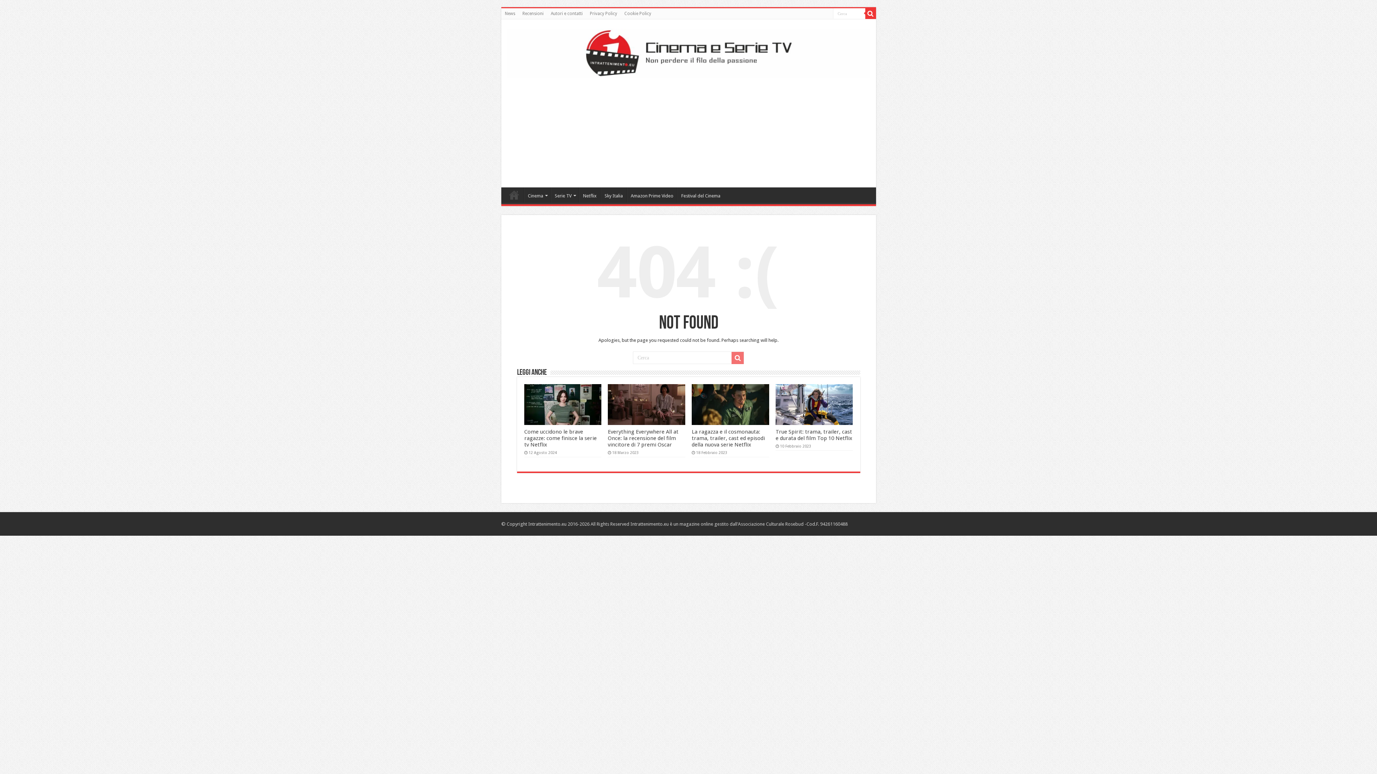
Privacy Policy (603, 13)
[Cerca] (870, 13)
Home (514, 194)
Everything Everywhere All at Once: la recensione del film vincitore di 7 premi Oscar (643, 438)
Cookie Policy (637, 13)
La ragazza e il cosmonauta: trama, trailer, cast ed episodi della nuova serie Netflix (728, 438)
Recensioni (533, 13)
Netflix (590, 196)
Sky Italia (614, 196)
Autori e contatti (567, 13)
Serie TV (563, 196)
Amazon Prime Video (652, 196)
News (510, 13)
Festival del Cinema (700, 196)
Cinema (535, 196)
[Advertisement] (688, 130)
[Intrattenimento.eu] (689, 52)
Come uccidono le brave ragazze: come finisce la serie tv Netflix (560, 438)
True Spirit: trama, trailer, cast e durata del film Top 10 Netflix (814, 435)
